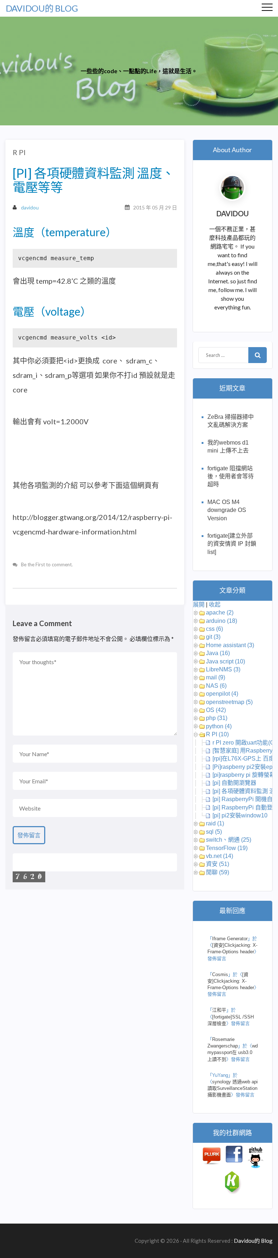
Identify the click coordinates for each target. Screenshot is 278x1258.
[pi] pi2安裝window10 (240, 815)
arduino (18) (221, 621)
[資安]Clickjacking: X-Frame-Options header (230, 981)
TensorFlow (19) (227, 848)
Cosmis (220, 974)
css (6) (214, 629)
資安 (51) (217, 864)
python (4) (219, 726)
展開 (199, 604)
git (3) (213, 637)
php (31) (216, 718)
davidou (30, 207)
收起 (214, 604)
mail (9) (215, 677)
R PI (19, 152)
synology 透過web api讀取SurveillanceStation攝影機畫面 (232, 1088)
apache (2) (219, 612)
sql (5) (214, 832)
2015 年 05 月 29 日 (155, 207)
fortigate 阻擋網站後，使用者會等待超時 (230, 476)
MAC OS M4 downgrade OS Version (226, 510)
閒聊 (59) (217, 872)
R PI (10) (217, 734)
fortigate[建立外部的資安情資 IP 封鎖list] (231, 544)
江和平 (219, 1010)
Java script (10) (225, 661)
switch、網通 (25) (228, 840)
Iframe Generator (230, 938)
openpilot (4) (222, 694)
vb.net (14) (219, 856)
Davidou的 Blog (42, 8)
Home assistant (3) (230, 645)
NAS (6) (216, 686)
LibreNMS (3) (223, 669)
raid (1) (215, 823)
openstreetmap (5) (229, 702)
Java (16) (218, 653)
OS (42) (216, 710)
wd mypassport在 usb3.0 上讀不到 (232, 1052)
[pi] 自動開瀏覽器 (234, 783)
